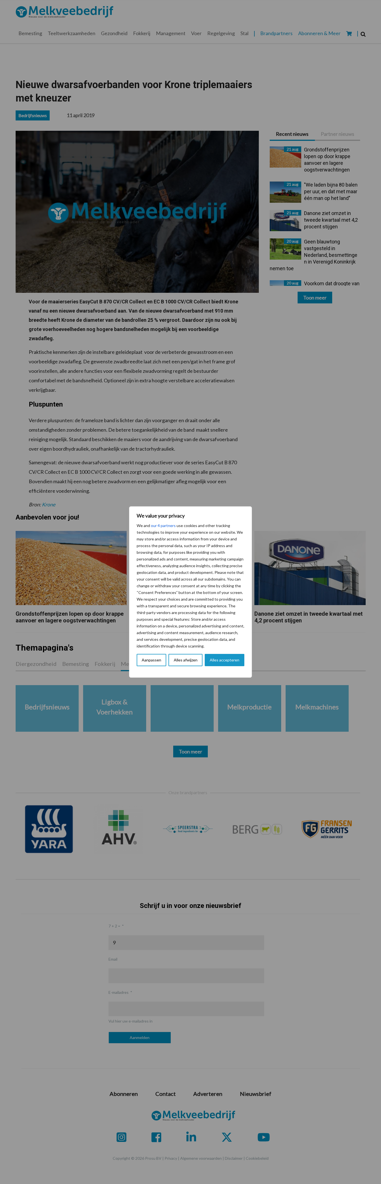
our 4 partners (163, 525)
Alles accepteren (224, 660)
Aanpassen (151, 660)
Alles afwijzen (185, 660)
